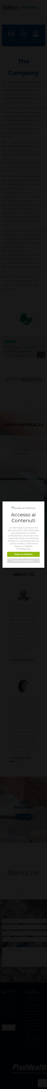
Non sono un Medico (23, 560)
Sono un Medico (23, 554)
